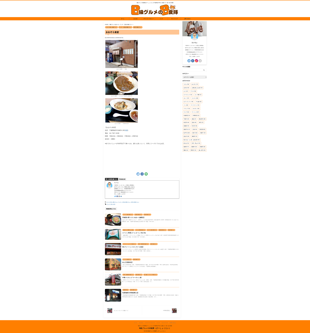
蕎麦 (186, 150)
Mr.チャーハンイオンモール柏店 (132, 247)
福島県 (186, 146)
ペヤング (187, 108)
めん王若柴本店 (127, 262)
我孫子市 (187, 129)
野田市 (193, 150)
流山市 (186, 136)
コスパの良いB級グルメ (112, 202)
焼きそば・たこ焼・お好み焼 (191, 139)
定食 (111, 204)
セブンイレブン (188, 101)
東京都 (202, 129)
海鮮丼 (194, 136)
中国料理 (187, 115)
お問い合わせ (187, 18)
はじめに (136, 18)
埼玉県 (186, 122)
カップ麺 (198, 94)
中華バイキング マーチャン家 (132, 277)
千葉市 (186, 119)
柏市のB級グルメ (135, 202)
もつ (186, 91)
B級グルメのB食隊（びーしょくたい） (155, 328)
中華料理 (196, 115)
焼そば (186, 143)
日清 (195, 129)
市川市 (194, 126)
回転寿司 (202, 119)
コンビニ (195, 98)
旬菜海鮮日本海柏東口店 (130, 293)
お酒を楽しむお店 (197, 87)
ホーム (122, 18)
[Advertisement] (142, 158)
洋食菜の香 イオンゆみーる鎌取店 (133, 217)
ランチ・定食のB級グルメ (124, 202)
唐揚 (194, 119)
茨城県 (202, 146)
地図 (126, 130)
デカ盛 (198, 101)
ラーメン (195, 112)
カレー (186, 98)
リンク (161, 18)
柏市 (114, 204)
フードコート (195, 105)
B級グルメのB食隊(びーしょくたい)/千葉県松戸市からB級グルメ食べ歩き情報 (155, 325)
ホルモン (196, 108)
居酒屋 (186, 126)
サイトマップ (174, 18)
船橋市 (194, 146)
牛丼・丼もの (196, 143)
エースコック (188, 94)
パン (186, 105)
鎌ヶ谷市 (202, 150)
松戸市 (187, 132)
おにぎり (195, 84)
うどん (186, 84)
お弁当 (186, 87)
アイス (193, 91)
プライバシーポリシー (148, 18)
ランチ (108, 204)
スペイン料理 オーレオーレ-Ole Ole (134, 233)
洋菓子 (203, 132)
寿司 (201, 122)
